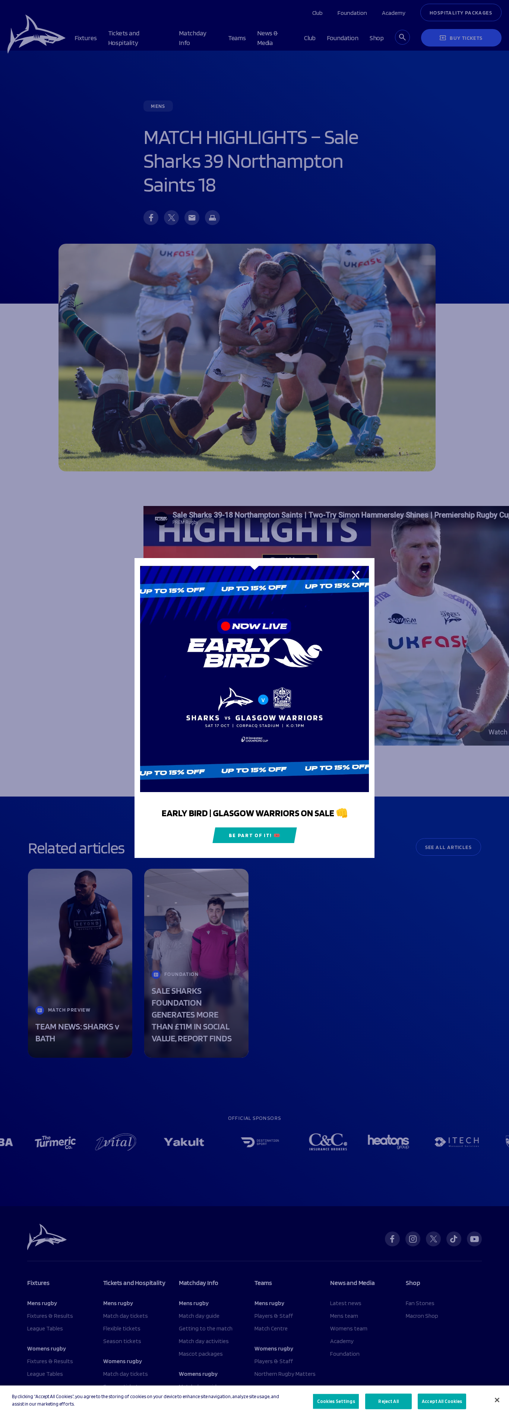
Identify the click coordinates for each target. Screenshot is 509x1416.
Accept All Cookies (442, 1401)
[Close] (497, 1400)
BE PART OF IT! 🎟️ (255, 835)
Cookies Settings (336, 1401)
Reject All (388, 1401)
